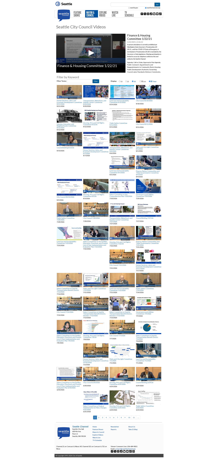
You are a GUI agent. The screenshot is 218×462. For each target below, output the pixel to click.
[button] (90, 53)
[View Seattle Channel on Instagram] (118, 451)
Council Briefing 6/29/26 (144, 382)
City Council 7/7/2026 (117, 335)
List (144, 81)
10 (121, 81)
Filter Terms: (62, 81)
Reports (113, 429)
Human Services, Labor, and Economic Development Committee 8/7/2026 (95, 151)
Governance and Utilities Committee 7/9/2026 (145, 313)
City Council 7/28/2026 (91, 218)
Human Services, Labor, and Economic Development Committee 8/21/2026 (69, 102)
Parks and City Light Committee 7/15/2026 (94, 289)
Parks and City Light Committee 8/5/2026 (147, 148)
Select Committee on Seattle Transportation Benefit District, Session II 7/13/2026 (121, 313)
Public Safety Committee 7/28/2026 (65, 219)
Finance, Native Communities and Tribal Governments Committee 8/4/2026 (148, 172)
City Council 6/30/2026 (91, 382)
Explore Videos (103, 14)
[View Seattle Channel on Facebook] (112, 451)
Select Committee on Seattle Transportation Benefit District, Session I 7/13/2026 (94, 313)
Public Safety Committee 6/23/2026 (145, 407)
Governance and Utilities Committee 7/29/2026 (145, 195)
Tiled (154, 81)
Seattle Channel (80, 426)
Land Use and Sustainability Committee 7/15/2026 (119, 289)
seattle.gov (134, 8)
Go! (157, 4)
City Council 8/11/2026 (144, 124)
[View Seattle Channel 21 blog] (130, 451)
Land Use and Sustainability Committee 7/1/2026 (145, 360)
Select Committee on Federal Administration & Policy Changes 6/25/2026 (95, 407)
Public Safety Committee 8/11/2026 (118, 124)
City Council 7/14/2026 (65, 312)
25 (128, 81)
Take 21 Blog (132, 429)
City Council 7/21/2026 (118, 265)
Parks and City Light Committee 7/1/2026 (121, 360)
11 (134, 417)
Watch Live (115, 14)
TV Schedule (129, 14)
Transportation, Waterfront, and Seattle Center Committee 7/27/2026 (121, 219)
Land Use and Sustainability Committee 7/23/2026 (66, 242)
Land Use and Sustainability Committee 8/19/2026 (119, 101)
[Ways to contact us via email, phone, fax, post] (133, 451)
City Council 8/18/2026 (144, 101)
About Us (131, 427)
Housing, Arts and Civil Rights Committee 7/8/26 (93, 336)
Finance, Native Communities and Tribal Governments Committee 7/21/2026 (148, 243)
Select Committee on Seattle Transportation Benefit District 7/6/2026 (147, 337)
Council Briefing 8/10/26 (65, 148)
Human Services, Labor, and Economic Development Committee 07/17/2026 (148, 266)
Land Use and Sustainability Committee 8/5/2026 (119, 171)
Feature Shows (77, 14)
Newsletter (115, 427)
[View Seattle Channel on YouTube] (127, 451)
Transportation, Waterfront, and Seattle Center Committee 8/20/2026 (94, 102)
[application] (90, 53)
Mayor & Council (90, 14)
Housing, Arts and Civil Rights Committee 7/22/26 (120, 243)
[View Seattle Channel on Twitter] (115, 451)
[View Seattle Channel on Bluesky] (124, 451)
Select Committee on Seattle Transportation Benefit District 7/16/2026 (68, 290)
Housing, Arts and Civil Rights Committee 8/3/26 (93, 195)
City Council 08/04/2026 (65, 197)
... (138, 417)
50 (135, 81)
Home (95, 427)
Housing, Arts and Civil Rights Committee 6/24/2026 (120, 407)
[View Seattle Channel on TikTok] (121, 451)
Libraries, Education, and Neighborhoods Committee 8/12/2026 (66, 125)
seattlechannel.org (153, 8)
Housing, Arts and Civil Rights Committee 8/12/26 (93, 124)
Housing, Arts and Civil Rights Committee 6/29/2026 (120, 383)
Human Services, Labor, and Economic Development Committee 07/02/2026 (95, 360)
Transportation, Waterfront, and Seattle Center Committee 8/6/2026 (121, 149)
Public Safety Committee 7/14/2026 (145, 289)
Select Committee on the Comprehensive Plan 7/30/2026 (121, 195)
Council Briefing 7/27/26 (144, 218)
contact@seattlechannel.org (125, 449)
